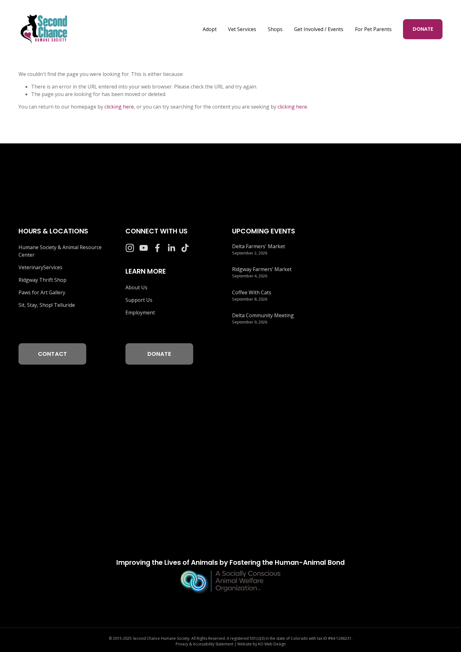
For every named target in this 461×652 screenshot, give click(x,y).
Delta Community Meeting (263, 315)
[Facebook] (157, 247)
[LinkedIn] (171, 247)
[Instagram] (129, 247)
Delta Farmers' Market (258, 246)
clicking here (119, 106)
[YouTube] (143, 247)
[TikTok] (185, 247)
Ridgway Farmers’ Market (262, 269)
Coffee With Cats (251, 292)
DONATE (423, 29)
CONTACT (52, 354)
